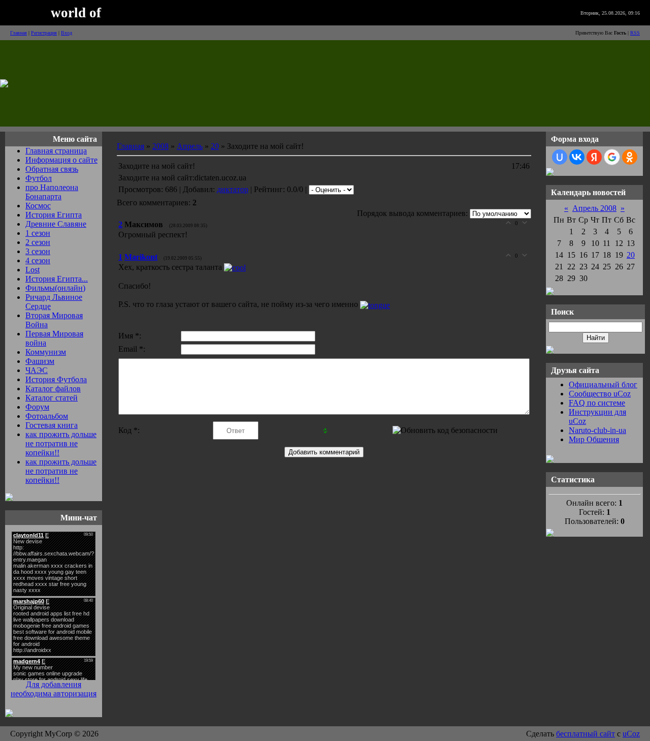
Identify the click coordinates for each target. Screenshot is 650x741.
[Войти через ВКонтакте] (576, 157)
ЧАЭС (36, 370)
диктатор (232, 189)
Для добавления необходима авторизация (53, 689)
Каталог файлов (53, 388)
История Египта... (56, 278)
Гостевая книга (51, 425)
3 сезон (37, 251)
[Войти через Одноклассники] (629, 157)
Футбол (38, 178)
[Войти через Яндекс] (594, 157)
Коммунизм (45, 352)
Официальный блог (603, 384)
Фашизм (39, 361)
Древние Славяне (55, 224)
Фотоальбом (46, 416)
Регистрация (44, 33)
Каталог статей (51, 397)
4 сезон (37, 260)
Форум (37, 407)
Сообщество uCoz (600, 393)
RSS (635, 33)
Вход (66, 33)
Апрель (190, 146)
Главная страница (56, 150)
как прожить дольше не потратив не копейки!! (60, 443)
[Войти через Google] (612, 157)
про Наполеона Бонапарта (51, 192)
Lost (32, 269)
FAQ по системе (597, 402)
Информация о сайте (61, 160)
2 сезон (37, 242)
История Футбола (56, 379)
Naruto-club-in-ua (597, 430)
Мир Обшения (594, 439)
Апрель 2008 (594, 208)
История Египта (53, 214)
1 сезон (37, 233)
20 (215, 146)
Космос (38, 205)
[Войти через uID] (559, 157)
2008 (160, 146)
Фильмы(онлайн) (55, 288)
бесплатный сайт (585, 733)
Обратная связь (51, 169)
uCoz (631, 733)
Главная (18, 33)
